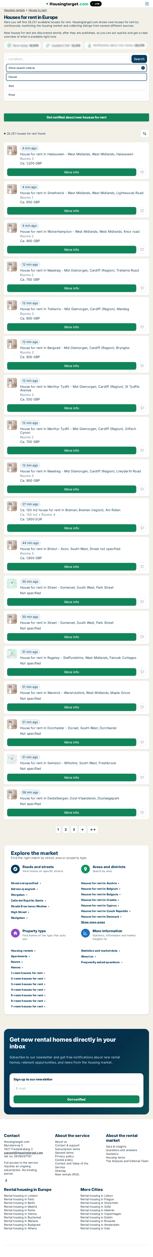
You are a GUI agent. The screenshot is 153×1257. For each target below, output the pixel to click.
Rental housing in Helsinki (97, 1210)
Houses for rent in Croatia (99, 899)
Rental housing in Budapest (22, 1224)
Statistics (112, 1153)
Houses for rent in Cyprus (99, 905)
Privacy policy (64, 1156)
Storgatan (18, 894)
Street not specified (24, 883)
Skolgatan (18, 917)
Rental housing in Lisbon (96, 1195)
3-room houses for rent (27, 984)
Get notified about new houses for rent (76, 117)
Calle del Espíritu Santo (27, 900)
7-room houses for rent (27, 1006)
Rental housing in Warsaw (21, 1221)
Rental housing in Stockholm (99, 1202)
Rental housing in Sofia (95, 1206)
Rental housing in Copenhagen (100, 1213)
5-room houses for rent (27, 995)
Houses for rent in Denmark (100, 916)
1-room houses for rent (26, 973)
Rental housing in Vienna (20, 1213)
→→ (93, 829)
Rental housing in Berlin (19, 1202)
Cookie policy (64, 1159)
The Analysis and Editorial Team (127, 1161)
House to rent (38, 10)
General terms (64, 1152)
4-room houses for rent (27, 989)
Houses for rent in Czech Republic (104, 911)
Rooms (15, 961)
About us (87, 956)
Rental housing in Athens (20, 1228)
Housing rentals (14, 10)
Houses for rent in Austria (99, 883)
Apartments (19, 956)
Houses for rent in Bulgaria (99, 894)
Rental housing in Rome (19, 1210)
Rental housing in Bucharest (22, 1217)
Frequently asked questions (100, 962)
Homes (16, 967)
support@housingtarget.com (23, 1152)
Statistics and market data (99, 950)
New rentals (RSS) (67, 1174)
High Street (18, 912)
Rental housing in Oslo (95, 1228)
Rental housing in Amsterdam (99, 1224)
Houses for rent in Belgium (99, 888)
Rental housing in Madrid (20, 1206)
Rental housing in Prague (97, 1199)
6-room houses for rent (27, 1000)
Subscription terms (67, 1149)
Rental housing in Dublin (96, 1217)
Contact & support (67, 1145)
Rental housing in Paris (19, 1199)
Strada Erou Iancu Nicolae (29, 906)
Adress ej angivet (23, 889)
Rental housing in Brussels (97, 1221)
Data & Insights (116, 1146)
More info (71, 172)
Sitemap (60, 1170)
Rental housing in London (21, 1195)
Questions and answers (121, 1150)
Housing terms (115, 1157)
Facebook (6, 1180)
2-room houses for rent (27, 978)
